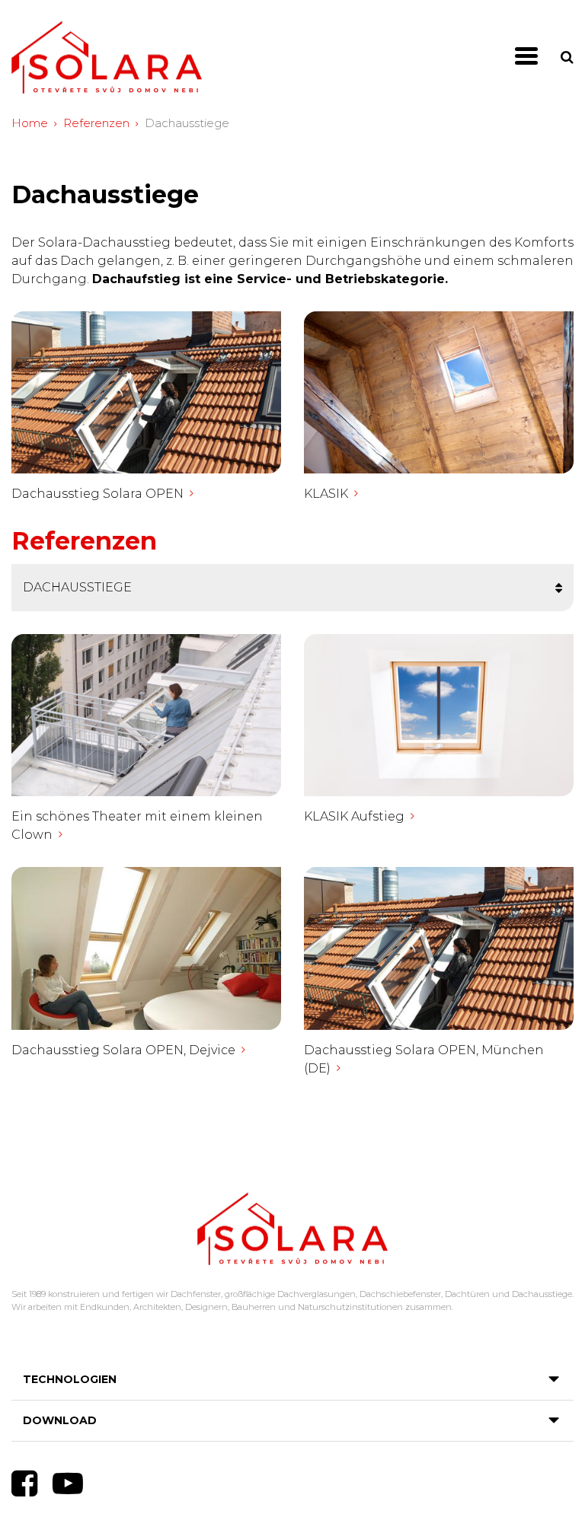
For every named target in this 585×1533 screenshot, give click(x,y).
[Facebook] (24, 1483)
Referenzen (96, 123)
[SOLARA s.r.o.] (106, 57)
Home (29, 123)
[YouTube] (68, 1483)
